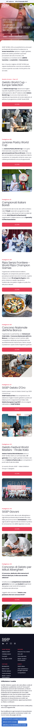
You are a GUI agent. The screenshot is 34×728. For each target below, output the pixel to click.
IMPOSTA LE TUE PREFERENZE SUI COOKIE (14, 725)
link (14, 707)
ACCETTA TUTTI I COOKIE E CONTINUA (14, 719)
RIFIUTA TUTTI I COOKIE (10, 722)
